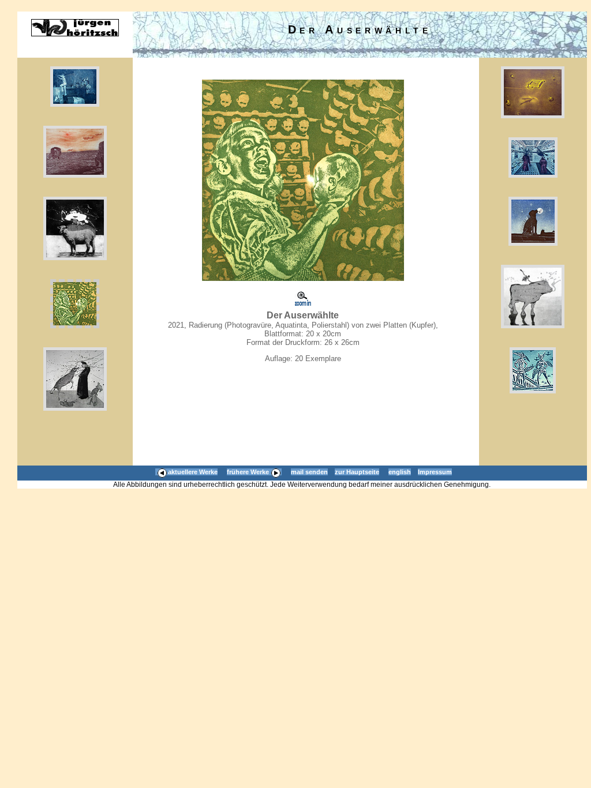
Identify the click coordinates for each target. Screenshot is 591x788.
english (399, 471)
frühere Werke (248, 471)
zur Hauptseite (357, 471)
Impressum (435, 471)
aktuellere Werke (193, 471)
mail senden (309, 471)
